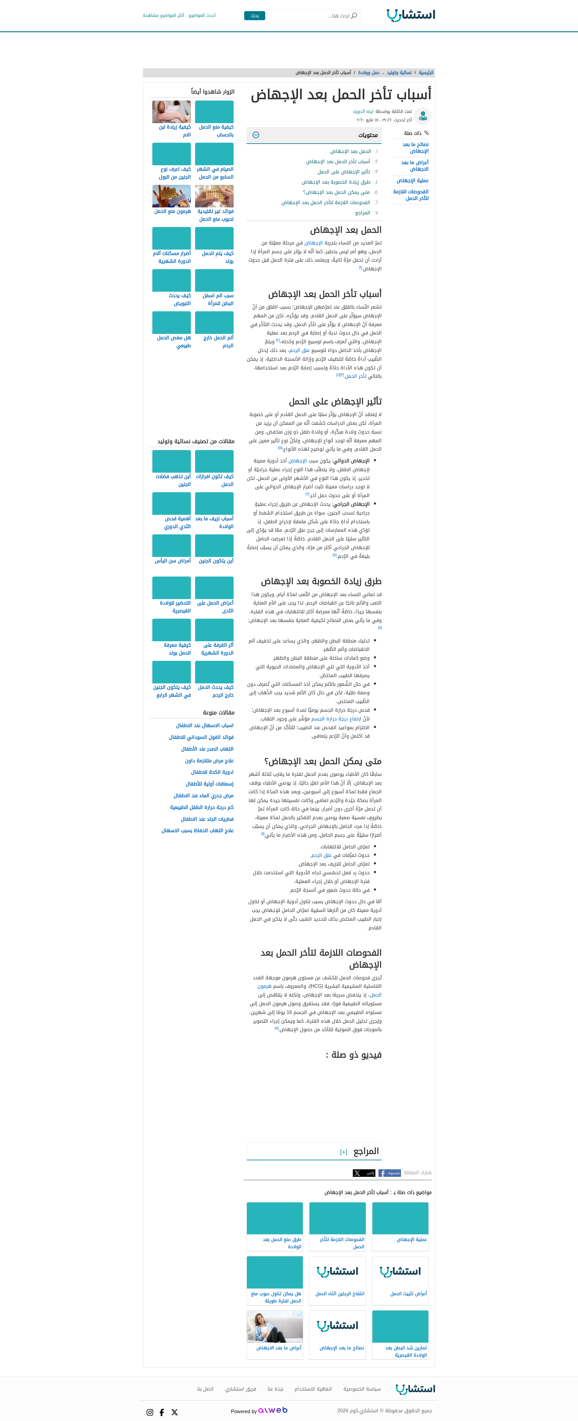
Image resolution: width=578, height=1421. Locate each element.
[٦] (307, 494)
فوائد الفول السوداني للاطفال (201, 737)
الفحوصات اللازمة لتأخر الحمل (411, 195)
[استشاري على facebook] (162, 1412)
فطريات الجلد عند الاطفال (207, 819)
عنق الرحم (299, 350)
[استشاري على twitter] (174, 1412)
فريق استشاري (240, 1389)
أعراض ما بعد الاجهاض (415, 166)
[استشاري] (411, 15)
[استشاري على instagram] (150, 1412)
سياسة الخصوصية (362, 1389)
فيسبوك (393, 1173)
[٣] (342, 375)
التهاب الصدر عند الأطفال (207, 749)
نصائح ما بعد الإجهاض (415, 148)
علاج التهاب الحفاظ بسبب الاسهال (198, 830)
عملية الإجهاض (413, 180)
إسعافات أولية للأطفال (210, 784)
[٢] (278, 340)
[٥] (280, 447)
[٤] (338, 375)
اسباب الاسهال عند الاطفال (205, 725)
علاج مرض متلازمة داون (209, 761)
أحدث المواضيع (202, 15)
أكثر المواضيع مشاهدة (163, 15)
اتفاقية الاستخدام (313, 1389)
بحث (255, 15)
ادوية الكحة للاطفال (212, 772)
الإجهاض (313, 242)
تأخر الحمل (355, 376)
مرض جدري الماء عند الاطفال (204, 795)
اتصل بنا (205, 1389)
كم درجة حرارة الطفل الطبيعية (202, 807)
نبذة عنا (275, 1389)
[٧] (380, 627)
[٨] (276, 1028)
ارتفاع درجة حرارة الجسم (336, 718)
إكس (370, 1173)
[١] (360, 267)
